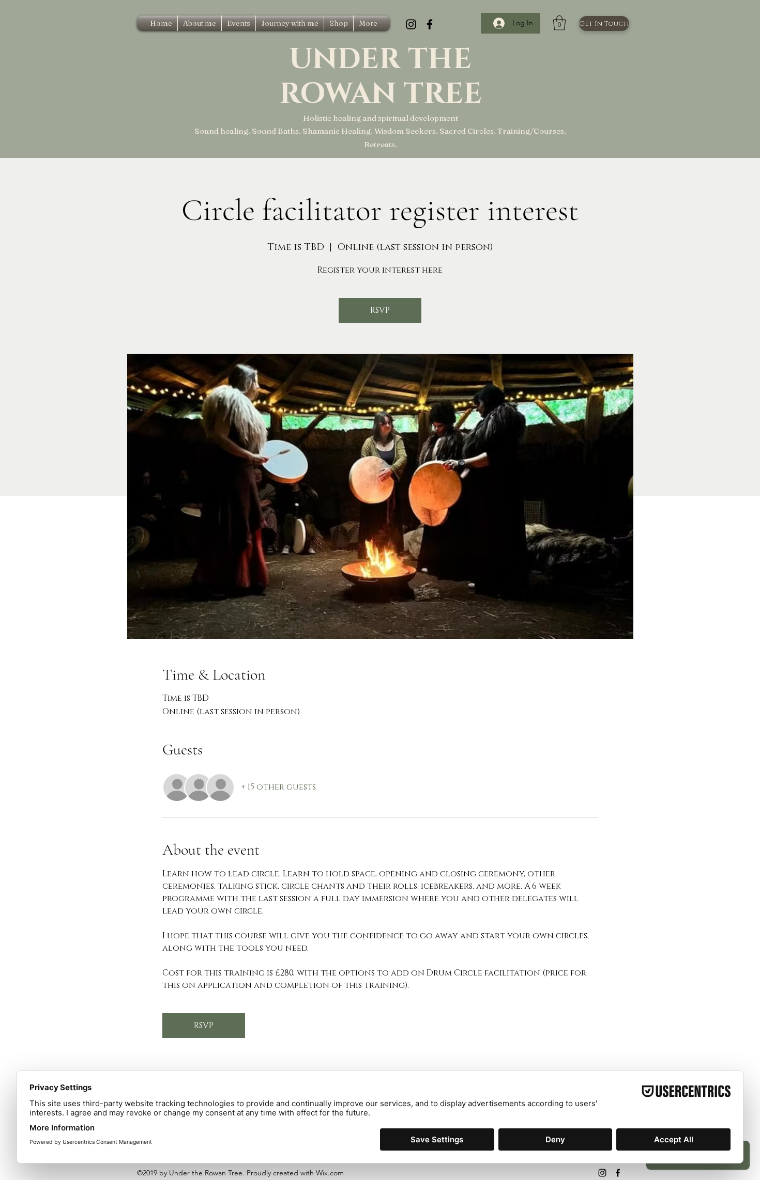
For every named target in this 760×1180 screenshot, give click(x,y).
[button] (559, 22)
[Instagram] (411, 24)
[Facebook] (429, 24)
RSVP (380, 310)
